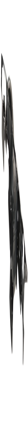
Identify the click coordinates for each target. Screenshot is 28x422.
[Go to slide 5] (3, 123)
